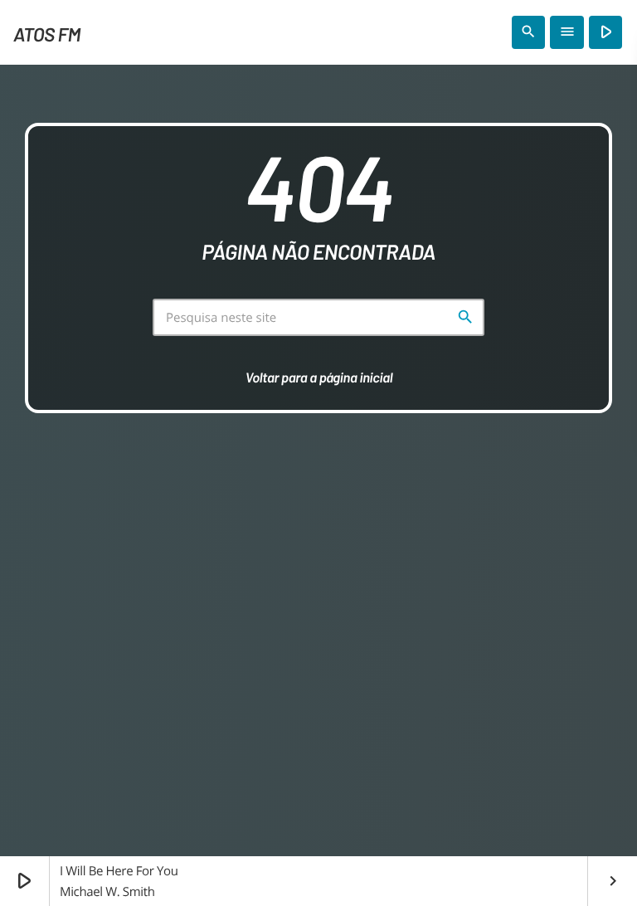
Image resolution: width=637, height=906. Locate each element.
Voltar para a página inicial (319, 377)
